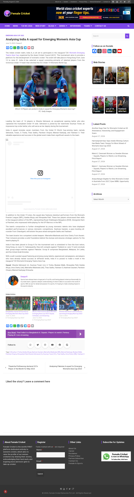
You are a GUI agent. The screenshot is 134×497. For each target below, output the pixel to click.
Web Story (40, 26)
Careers (65, 2)
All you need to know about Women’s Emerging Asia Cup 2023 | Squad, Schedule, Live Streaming (44, 314)
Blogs (51, 26)
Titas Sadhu (61, 354)
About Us (58, 2)
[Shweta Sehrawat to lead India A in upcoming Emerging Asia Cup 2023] (71, 303)
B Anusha (13, 352)
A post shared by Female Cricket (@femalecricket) (40, 209)
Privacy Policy (83, 2)
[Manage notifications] (5, 491)
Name (39, 450)
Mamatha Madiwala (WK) (52, 352)
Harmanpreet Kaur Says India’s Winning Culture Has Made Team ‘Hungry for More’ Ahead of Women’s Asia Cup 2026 (110, 143)
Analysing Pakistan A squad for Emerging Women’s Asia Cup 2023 (66, 367)
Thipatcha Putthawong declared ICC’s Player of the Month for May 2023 (23, 367)
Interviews (75, 26)
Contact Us (106, 2)
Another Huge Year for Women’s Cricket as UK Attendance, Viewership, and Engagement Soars (110, 130)
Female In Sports (76, 463)
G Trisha (19, 352)
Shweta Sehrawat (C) (35, 354)
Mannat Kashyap (66, 352)
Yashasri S (80, 354)
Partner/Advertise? (95, 2)
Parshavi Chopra (11, 354)
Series (62, 26)
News (15, 26)
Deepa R (19, 43)
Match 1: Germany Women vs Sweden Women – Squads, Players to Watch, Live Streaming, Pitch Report (110, 168)
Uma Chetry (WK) (71, 354)
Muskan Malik (77, 352)
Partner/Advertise (76, 458)
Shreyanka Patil (22, 354)
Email (39, 461)
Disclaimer (73, 2)
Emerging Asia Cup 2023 (15, 35)
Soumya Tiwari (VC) (49, 354)
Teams (87, 26)
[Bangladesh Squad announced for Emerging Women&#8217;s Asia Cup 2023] (18, 303)
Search (127, 36)
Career (71, 451)
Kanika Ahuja (27, 352)
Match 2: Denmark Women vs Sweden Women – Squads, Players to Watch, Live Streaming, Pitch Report (110, 155)
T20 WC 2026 (26, 26)
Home (7, 26)
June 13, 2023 (10, 43)
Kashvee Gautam (37, 352)
